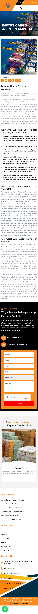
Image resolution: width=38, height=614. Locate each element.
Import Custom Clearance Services (12, 500)
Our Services (5, 538)
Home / (4, 33)
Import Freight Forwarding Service (12, 508)
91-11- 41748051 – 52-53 (12, 573)
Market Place (5, 546)
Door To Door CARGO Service (11, 519)
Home (3, 531)
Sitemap (4, 542)
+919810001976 (9, 569)
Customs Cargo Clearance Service (12, 512)
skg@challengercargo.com (13, 583)
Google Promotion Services (19, 603)
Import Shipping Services (9, 504)
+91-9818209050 (9, 578)
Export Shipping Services (9, 515)
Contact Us (5, 550)
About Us (4, 535)
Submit (19, 403)
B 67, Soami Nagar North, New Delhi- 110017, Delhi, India (19, 563)
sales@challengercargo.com (13, 588)
